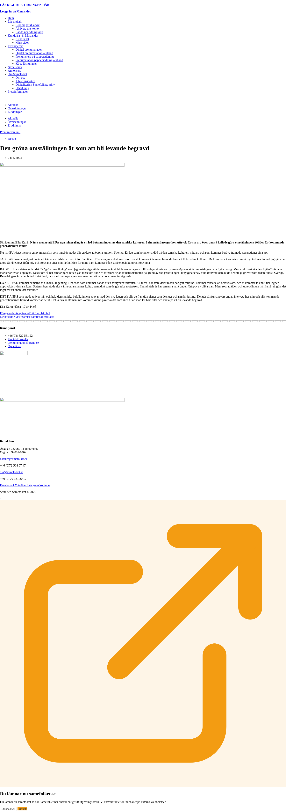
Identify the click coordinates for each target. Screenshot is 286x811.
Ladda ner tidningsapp (29, 32)
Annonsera (14, 70)
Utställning (22, 88)
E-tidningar (15, 111)
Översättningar (17, 108)
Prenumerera (15, 46)
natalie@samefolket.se (13, 458)
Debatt (12, 138)
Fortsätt (22, 808)
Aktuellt (13, 104)
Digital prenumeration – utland (34, 53)
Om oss (20, 77)
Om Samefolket (17, 74)
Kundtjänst (22, 39)
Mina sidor (22, 42)
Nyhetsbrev (15, 67)
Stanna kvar (8, 808)
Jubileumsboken (25, 81)
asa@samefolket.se (11, 472)
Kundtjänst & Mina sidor (23, 35)
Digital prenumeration (29, 49)
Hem (11, 18)
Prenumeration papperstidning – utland (39, 60)
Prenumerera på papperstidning (35, 56)
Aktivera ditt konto (27, 28)
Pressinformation (18, 91)
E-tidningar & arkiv (27, 25)
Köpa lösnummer (26, 63)
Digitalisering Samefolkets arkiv (35, 84)
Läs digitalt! (15, 21)
